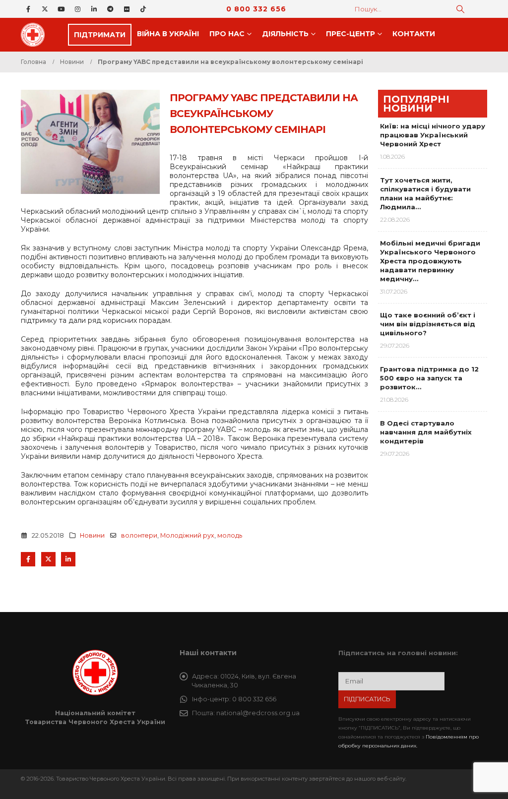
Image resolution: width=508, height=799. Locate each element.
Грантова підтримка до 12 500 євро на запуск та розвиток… (429, 378)
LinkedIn (68, 559)
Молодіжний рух (187, 535)
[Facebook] (28, 9)
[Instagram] (77, 9)
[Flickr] (126, 9)
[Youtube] (61, 9)
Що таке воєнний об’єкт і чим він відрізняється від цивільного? (427, 324)
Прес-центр (350, 33)
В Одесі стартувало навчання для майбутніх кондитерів (426, 432)
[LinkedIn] (94, 9)
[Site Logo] (36, 35)
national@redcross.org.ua (258, 713)
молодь (229, 535)
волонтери (139, 535)
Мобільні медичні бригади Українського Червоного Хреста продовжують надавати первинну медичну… (430, 261)
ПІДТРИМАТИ (100, 34)
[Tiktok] (143, 9)
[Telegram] (110, 9)
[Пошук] (460, 8)
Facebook (28, 559)
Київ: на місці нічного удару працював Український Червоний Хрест (432, 135)
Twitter (48, 559)
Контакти (413, 33)
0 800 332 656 (256, 8)
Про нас (227, 33)
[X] (45, 9)
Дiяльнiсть (285, 33)
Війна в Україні (168, 33)
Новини (92, 535)
